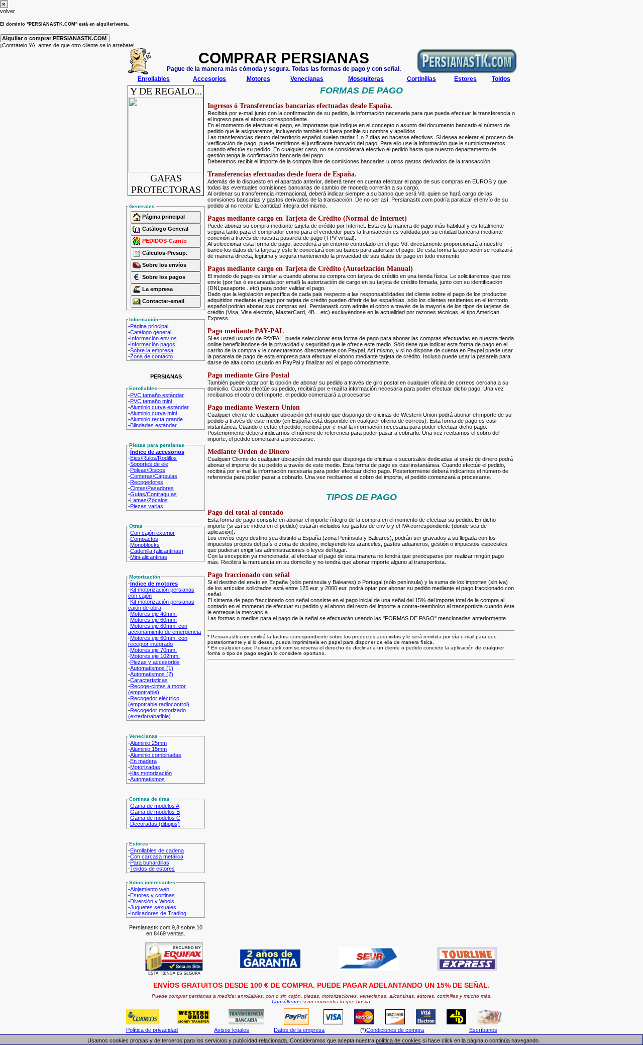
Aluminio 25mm (148, 743)
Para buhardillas (149, 863)
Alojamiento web (149, 889)
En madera (143, 761)
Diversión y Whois (152, 901)
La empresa (157, 289)
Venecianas (307, 78)
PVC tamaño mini (151, 401)
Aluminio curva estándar (159, 407)
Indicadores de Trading (158, 913)
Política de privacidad (152, 1030)
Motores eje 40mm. (153, 614)
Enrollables (154, 78)
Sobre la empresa (151, 350)
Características (149, 680)
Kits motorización (151, 773)
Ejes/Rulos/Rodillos (153, 458)
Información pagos (152, 344)
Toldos (501, 78)
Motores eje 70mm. (153, 650)
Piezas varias (146, 506)
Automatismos (147, 779)
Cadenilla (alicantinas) (156, 551)
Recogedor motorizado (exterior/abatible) (157, 713)
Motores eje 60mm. (153, 620)
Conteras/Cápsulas (153, 476)
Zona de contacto (151, 356)
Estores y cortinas (152, 895)
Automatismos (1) (151, 668)
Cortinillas (421, 78)
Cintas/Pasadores (152, 488)
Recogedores (146, 482)
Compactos (144, 539)
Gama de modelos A (154, 806)
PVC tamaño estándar (157, 395)
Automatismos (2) (151, 674)
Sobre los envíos (163, 265)
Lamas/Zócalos (149, 500)
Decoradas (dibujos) (155, 824)
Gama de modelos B (155, 812)
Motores (258, 78)
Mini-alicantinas (148, 557)
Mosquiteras (366, 78)
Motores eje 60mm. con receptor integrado (157, 641)
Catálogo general (150, 332)
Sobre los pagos (163, 277)
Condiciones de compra (395, 1030)
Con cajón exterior (152, 533)
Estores (465, 78)
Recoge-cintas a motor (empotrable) (157, 689)
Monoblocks (145, 545)
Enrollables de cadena (157, 850)
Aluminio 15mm (148, 749)
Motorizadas (145, 767)
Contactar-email (162, 301)
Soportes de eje (149, 464)
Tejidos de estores (152, 869)
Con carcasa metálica (156, 856)
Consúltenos (286, 1001)
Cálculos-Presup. (164, 253)
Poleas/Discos (147, 470)
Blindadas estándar (153, 425)
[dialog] (321, 7)
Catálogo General (164, 229)
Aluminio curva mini (153, 413)
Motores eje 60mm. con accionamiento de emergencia (164, 629)
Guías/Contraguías (153, 494)
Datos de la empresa (299, 1030)
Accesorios (209, 78)
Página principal (163, 217)
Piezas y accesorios (155, 662)
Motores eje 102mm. (155, 656)
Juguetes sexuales (153, 907)
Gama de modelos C (155, 818)
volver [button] (7, 11)
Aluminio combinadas (155, 755)
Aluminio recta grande (156, 419)
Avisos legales (231, 1030)
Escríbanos (483, 1030)
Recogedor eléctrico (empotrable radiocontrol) (158, 701)
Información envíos (153, 338)
